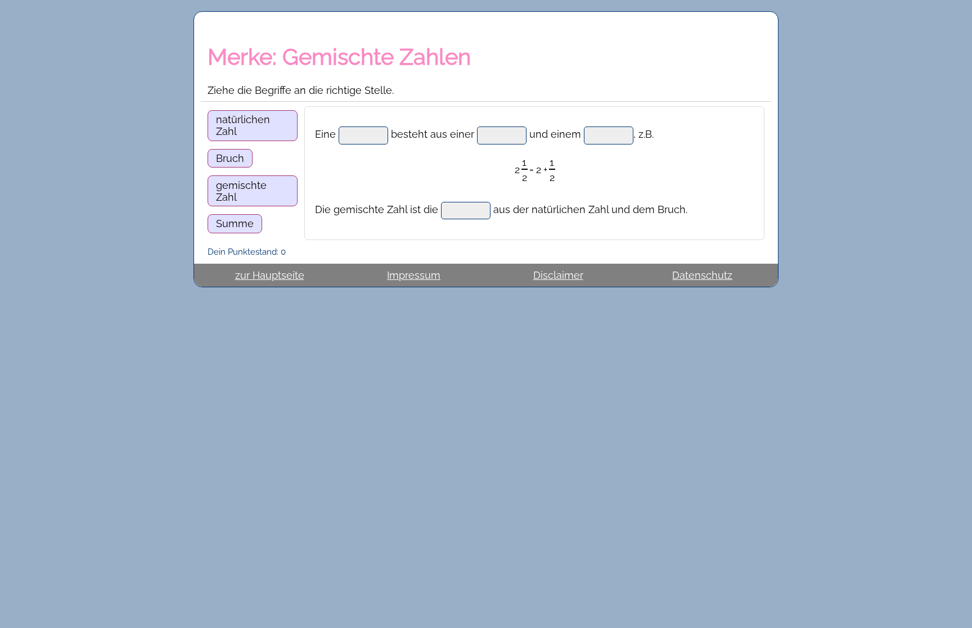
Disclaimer (558, 275)
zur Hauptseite (269, 275)
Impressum (413, 275)
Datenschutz (702, 275)
